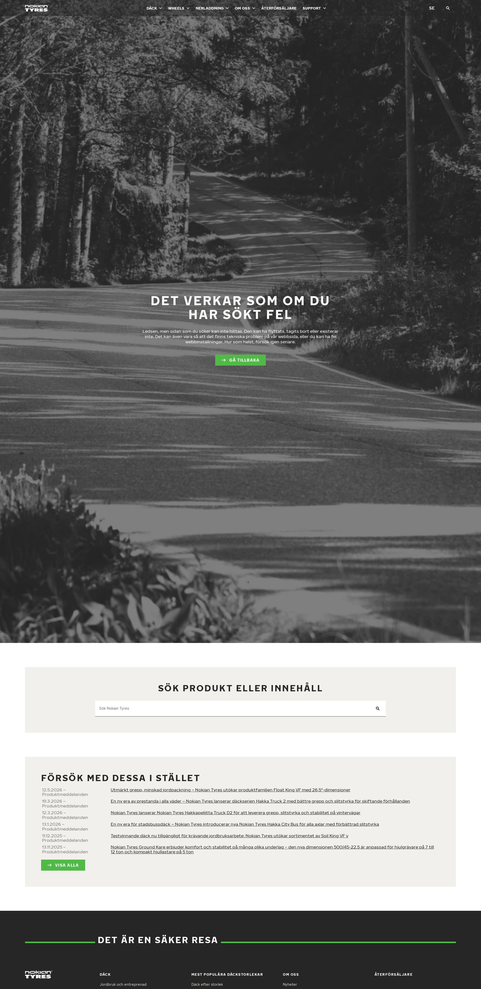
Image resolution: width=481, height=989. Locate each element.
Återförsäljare (279, 8)
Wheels (176, 8)
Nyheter (290, 984)
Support (312, 8)
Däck (152, 8)
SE (432, 8)
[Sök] (448, 8)
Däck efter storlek (207, 984)
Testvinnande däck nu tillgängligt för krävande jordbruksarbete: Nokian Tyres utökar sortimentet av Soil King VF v (229, 835)
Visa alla (67, 865)
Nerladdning (210, 8)
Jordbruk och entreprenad (123, 984)
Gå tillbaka (244, 360)
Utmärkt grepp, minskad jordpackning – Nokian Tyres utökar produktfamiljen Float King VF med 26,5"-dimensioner (230, 789)
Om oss (242, 8)
